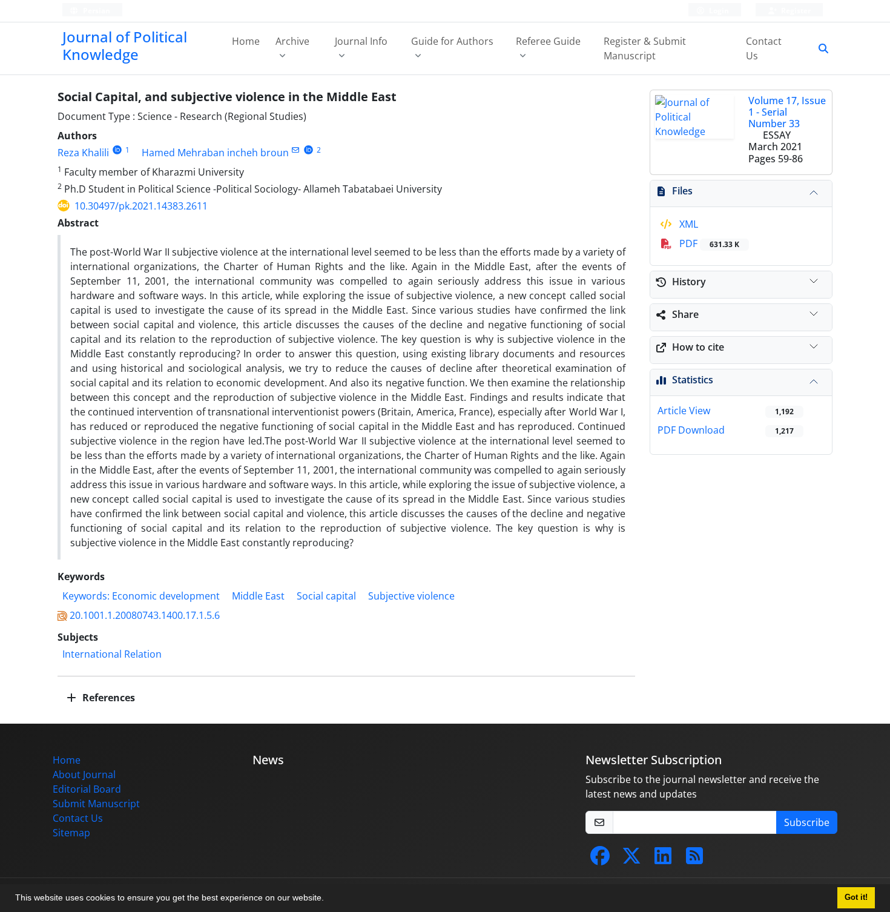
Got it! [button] (856, 897)
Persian (95, 10)
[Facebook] (600, 859)
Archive (292, 41)
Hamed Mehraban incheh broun (215, 152)
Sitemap (71, 832)
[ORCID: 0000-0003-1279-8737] (117, 150)
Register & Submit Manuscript (645, 48)
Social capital (326, 596)
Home (246, 41)
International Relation (112, 654)
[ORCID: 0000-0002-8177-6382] (308, 150)
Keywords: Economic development (141, 596)
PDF (708, 243)
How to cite (698, 347)
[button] (328, 899)
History (689, 281)
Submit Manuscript (96, 803)
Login (718, 10)
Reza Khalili (83, 152)
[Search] (818, 48)
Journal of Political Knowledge (124, 45)
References (107, 697)
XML (687, 224)
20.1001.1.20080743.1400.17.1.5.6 (145, 615)
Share (685, 314)
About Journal (84, 774)
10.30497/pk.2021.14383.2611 (141, 206)
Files (682, 190)
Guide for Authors (452, 41)
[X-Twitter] (631, 859)
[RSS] (694, 859)
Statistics (692, 379)
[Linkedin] (662, 859)
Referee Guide (548, 41)
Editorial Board (87, 789)
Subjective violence (411, 596)
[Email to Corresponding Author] (295, 150)
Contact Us (764, 48)
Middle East (258, 596)
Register (795, 10)
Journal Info (361, 41)
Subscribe (806, 822)
